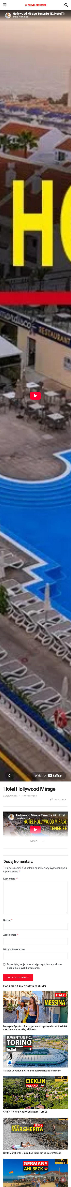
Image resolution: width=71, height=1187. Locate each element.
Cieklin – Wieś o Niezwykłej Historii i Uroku (25, 1111)
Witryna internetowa (14, 949)
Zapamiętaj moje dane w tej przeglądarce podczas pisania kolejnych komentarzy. (34, 966)
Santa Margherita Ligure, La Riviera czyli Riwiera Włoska (32, 1153)
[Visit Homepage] (35, 5)
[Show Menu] (4, 5)
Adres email (11, 934)
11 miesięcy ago (29, 796)
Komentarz (10, 878)
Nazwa (8, 920)
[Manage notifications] (63, 1179)
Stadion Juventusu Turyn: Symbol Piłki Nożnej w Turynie (32, 1070)
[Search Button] (66, 5)
